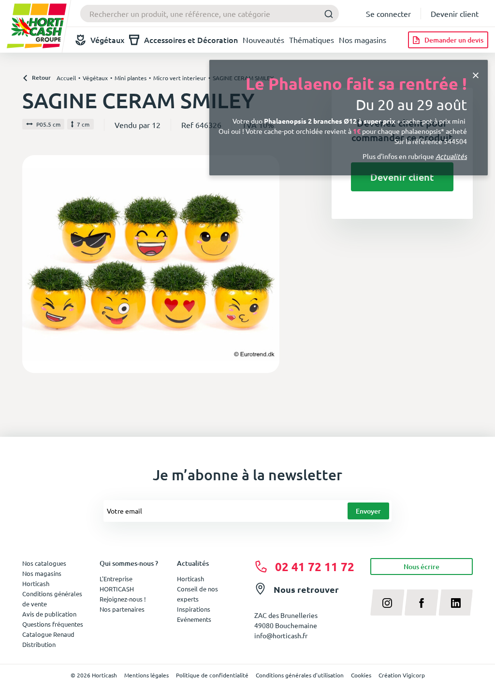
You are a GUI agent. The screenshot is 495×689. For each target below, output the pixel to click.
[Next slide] (268, 263)
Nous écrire (421, 566)
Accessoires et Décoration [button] (191, 39)
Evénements (194, 619)
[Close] (476, 74)
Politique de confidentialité (212, 675)
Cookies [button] (361, 675)
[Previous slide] (33, 263)
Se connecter (388, 13)
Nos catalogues (44, 563)
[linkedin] (455, 602)
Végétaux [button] (107, 39)
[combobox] (209, 13)
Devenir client (455, 13)
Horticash (190, 578)
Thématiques (311, 39)
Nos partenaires (122, 609)
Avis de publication (49, 614)
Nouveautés (263, 39)
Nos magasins (362, 39)
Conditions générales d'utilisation (300, 675)
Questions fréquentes (52, 624)
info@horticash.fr (280, 635)
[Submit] (328, 13)
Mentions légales (146, 675)
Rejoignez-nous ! (123, 599)
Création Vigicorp (402, 675)
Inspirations (193, 609)
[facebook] (422, 602)
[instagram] (387, 602)
